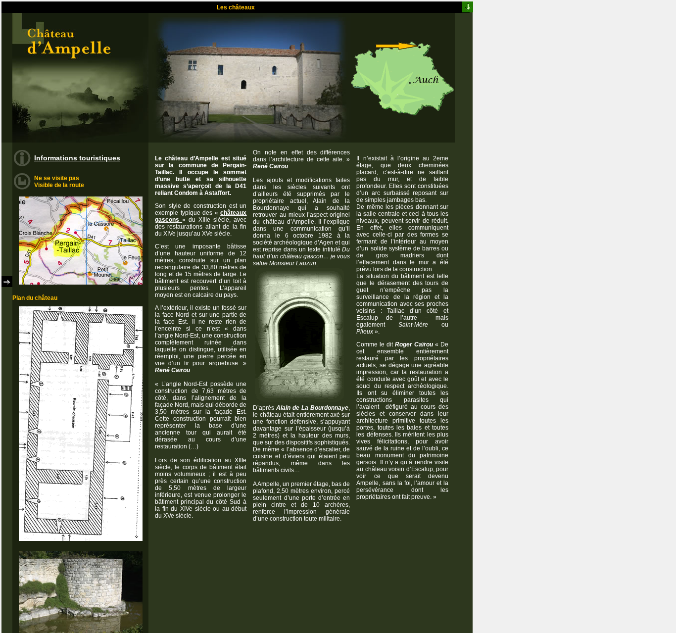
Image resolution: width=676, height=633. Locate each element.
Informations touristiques (77, 158)
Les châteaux (236, 7)
